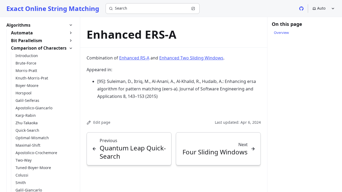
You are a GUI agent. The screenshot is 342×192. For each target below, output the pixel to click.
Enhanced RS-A (134, 58)
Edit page (101, 122)
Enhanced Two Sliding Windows (191, 58)
